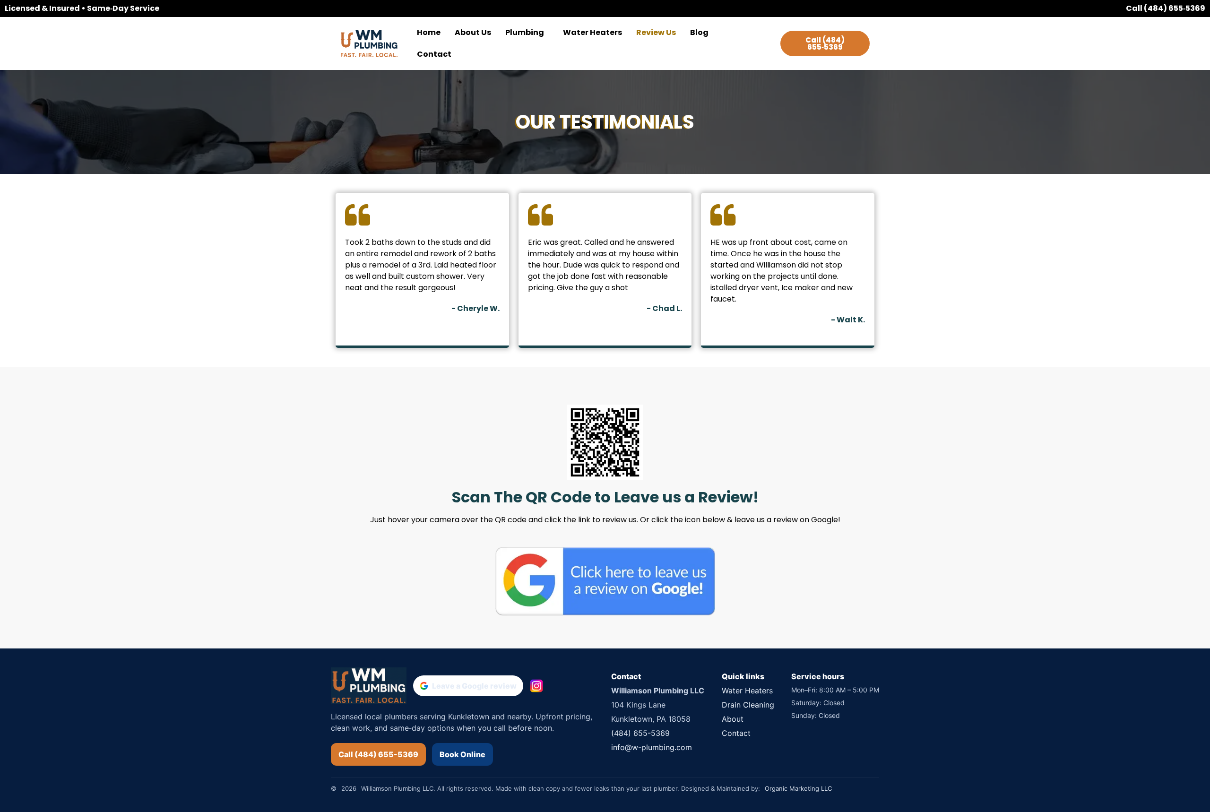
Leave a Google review (474, 686)
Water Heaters (592, 32)
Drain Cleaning (748, 704)
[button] (527, 32)
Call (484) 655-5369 (378, 754)
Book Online (462, 754)
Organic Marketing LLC (798, 788)
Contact (434, 54)
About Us (473, 32)
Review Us (656, 32)
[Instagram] (536, 685)
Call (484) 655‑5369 (1165, 8)
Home (429, 32)
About (732, 719)
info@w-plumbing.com (651, 747)
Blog (699, 32)
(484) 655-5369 (640, 733)
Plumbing (524, 32)
